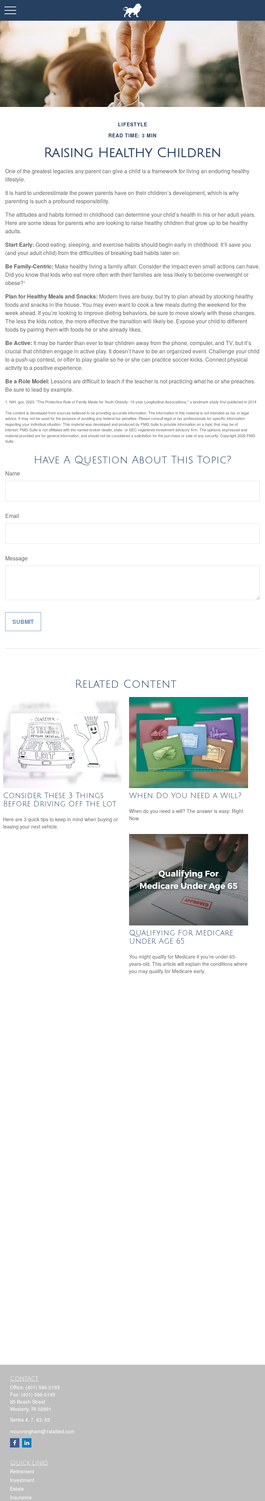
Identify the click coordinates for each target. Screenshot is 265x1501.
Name (12, 473)
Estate (17, 1488)
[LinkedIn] (26, 1443)
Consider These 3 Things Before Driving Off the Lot (59, 800)
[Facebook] (14, 1443)
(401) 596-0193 (43, 1387)
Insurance (21, 1497)
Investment (22, 1480)
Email (12, 516)
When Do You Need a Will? (185, 796)
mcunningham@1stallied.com (42, 1431)
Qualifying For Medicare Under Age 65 (181, 937)
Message (16, 558)
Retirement (22, 1471)
